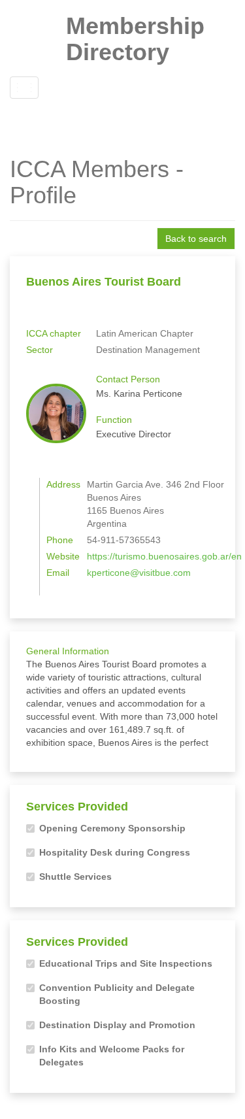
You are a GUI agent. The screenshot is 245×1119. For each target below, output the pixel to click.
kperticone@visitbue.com (139, 572)
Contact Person (128, 379)
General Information (67, 651)
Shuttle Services (75, 876)
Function (114, 419)
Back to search (196, 238)
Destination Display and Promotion (117, 1025)
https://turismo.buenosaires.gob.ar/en (164, 556)
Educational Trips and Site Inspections (125, 963)
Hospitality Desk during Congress (114, 852)
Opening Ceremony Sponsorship (112, 828)
